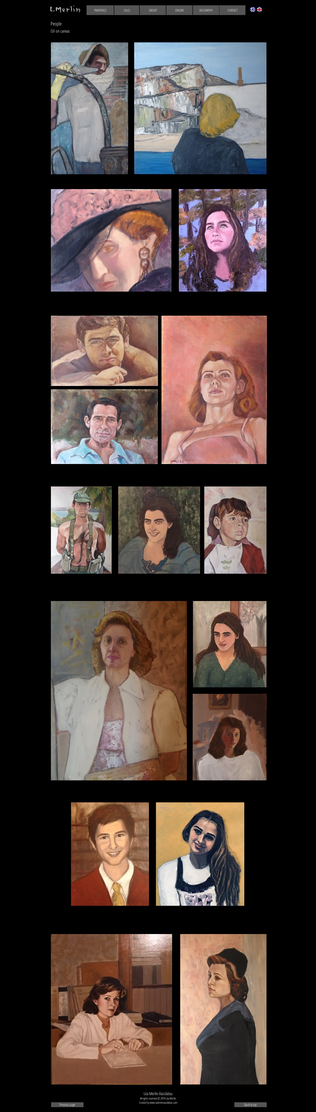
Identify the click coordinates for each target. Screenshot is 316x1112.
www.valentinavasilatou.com (163, 1102)
